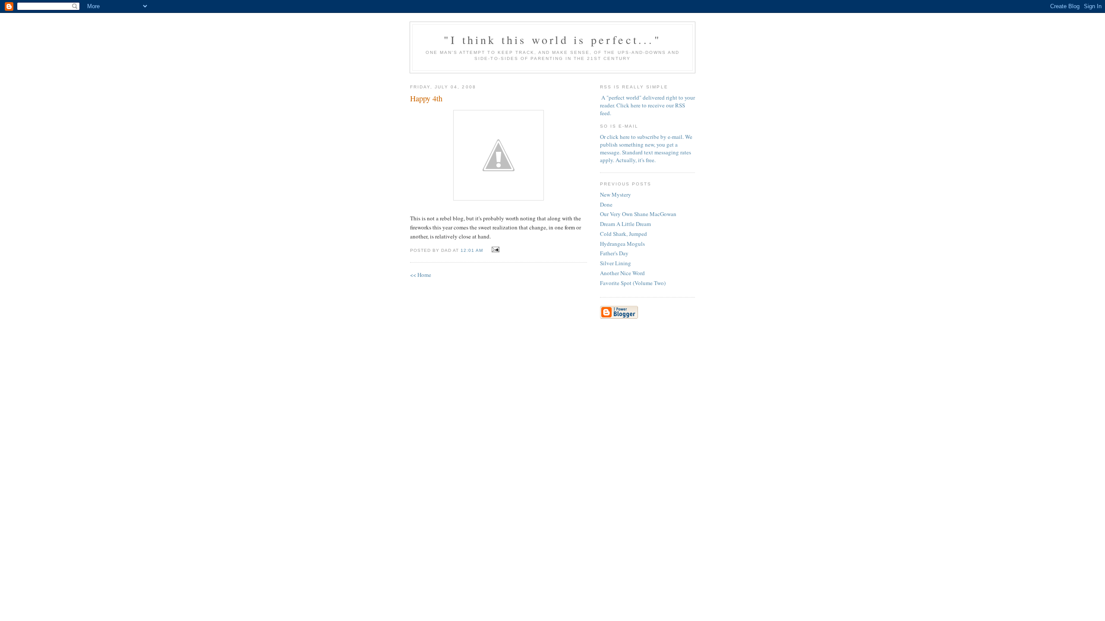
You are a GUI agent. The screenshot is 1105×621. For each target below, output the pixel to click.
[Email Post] (494, 250)
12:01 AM (472, 250)
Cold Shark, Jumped (623, 234)
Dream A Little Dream (625, 224)
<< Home (420, 275)
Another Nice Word (622, 273)
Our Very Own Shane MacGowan (638, 214)
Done (606, 204)
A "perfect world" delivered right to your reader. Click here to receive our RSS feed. (647, 105)
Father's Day (614, 253)
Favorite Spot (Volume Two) (633, 283)
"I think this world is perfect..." (552, 39)
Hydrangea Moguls (622, 244)
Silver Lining (615, 263)
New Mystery (615, 194)
